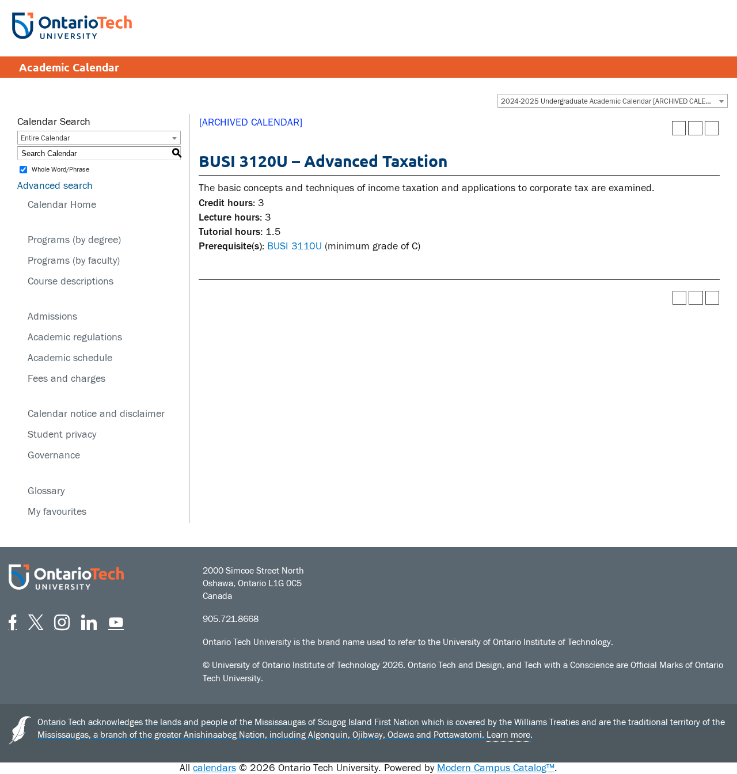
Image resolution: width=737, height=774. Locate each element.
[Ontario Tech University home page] (72, 25)
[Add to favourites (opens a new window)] (679, 128)
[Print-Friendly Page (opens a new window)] (695, 128)
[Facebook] (13, 620)
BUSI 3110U (294, 246)
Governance (54, 455)
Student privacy (62, 434)
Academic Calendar (69, 67)
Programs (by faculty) (74, 261)
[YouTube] (116, 620)
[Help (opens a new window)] (712, 128)
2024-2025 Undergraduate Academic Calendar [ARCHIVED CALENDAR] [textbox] (613, 101)
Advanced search (55, 186)
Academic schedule (70, 358)
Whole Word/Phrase (60, 170)
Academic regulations (75, 337)
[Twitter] (35, 620)
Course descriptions (70, 281)
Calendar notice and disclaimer (96, 414)
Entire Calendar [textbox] (45, 138)
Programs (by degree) (74, 240)
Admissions (52, 316)
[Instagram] (62, 620)
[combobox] (612, 101)
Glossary (46, 491)
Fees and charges (66, 379)
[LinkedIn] (89, 620)
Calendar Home (62, 205)
